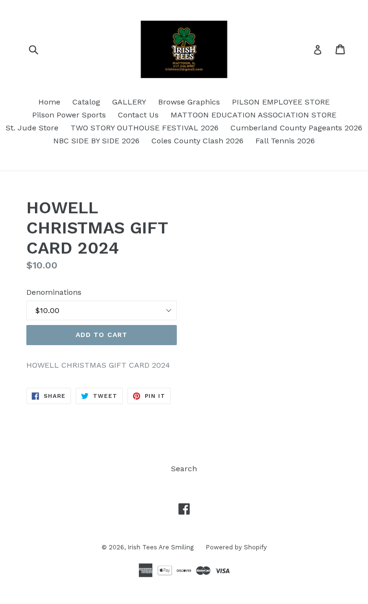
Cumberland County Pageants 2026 (296, 127)
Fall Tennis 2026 (285, 140)
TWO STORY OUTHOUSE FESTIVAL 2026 (144, 127)
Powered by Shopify (236, 547)
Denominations (53, 292)
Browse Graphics (189, 101)
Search (184, 468)
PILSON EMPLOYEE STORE (281, 101)
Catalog (86, 101)
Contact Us (138, 114)
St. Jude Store (32, 127)
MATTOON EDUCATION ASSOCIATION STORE (253, 114)
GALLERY (129, 101)
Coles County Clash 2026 (197, 140)
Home (49, 101)
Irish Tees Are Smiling (160, 547)
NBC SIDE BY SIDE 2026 (96, 140)
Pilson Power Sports (69, 114)
